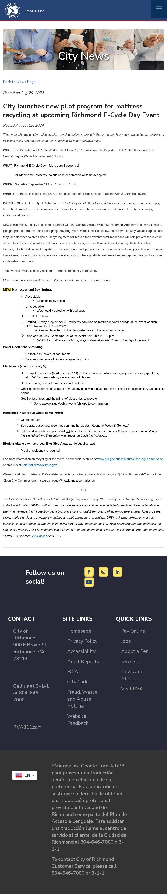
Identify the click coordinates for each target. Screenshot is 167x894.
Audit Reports (83, 661)
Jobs (126, 641)
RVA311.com (27, 727)
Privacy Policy (82, 641)
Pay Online (133, 631)
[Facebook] (89, 571)
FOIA (72, 671)
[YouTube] (89, 582)
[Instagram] (104, 571)
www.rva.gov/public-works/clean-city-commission (130, 459)
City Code (78, 682)
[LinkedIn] (118, 571)
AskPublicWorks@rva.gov (39, 465)
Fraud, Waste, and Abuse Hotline (82, 699)
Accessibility (81, 651)
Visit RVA (132, 689)
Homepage (79, 631)
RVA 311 (131, 661)
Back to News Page (19, 81)
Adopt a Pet (134, 651)
